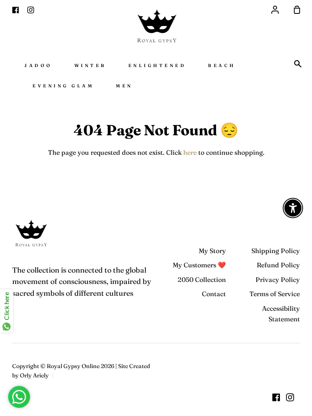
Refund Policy (278, 265)
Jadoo (38, 65)
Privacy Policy (278, 279)
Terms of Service (274, 294)
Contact (214, 294)
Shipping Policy (275, 251)
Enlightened (157, 65)
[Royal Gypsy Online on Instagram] (290, 397)
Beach (222, 65)
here (190, 152)
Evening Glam (63, 86)
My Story (212, 251)
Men (124, 86)
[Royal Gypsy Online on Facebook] (276, 397)
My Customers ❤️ (199, 265)
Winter (90, 65)
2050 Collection (202, 279)
